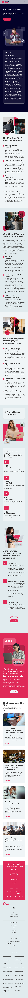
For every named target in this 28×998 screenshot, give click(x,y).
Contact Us (14, 621)
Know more (14, 616)
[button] (25, 2)
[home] (5, 2)
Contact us (7, 19)
